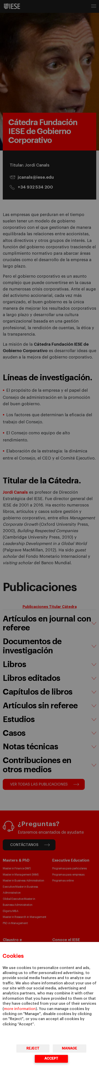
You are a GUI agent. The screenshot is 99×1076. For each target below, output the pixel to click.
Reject (32, 1048)
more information (20, 1009)
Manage (69, 1048)
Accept (51, 1058)
